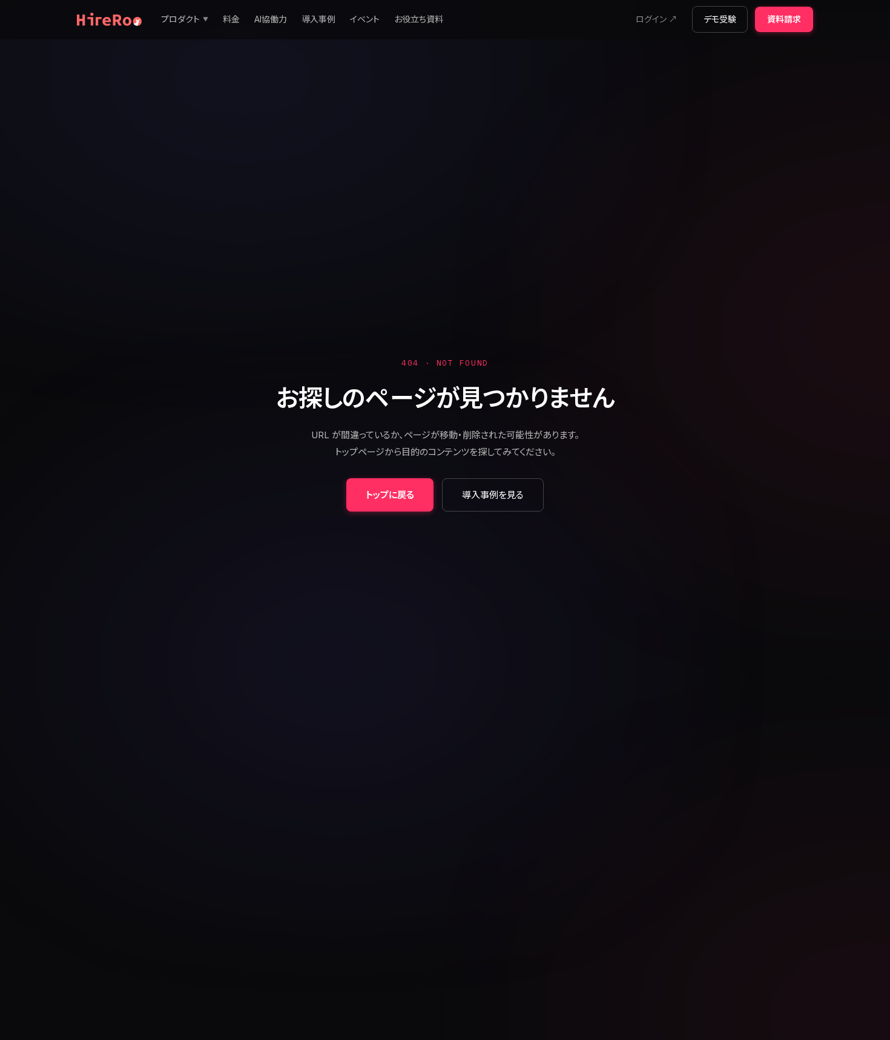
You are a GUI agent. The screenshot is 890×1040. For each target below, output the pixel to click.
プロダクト (184, 19)
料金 (231, 19)
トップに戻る (390, 495)
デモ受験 (720, 19)
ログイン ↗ (656, 19)
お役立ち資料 (418, 19)
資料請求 (784, 19)
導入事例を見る (493, 495)
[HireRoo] (109, 19)
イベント (365, 19)
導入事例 (318, 19)
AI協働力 (270, 19)
